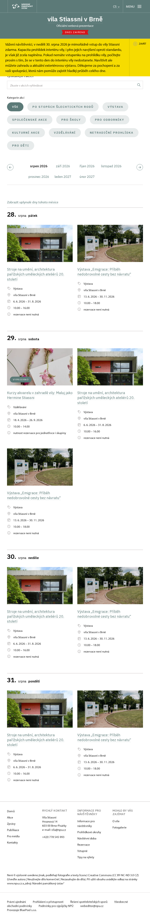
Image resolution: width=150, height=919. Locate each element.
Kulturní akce (26, 132)
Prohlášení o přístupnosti (48, 902)
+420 (45, 837)
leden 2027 (62, 177)
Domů (11, 811)
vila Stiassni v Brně (75, 19)
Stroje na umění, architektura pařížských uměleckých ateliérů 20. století (35, 274)
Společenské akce (29, 120)
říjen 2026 (87, 166)
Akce (10, 817)
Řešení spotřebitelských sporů (89, 902)
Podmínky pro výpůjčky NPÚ (56, 906)
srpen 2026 (38, 166)
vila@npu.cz (58, 830)
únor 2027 (87, 177)
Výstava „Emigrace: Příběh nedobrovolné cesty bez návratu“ (104, 271)
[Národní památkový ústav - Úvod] (22, 6)
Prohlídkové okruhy (89, 832)
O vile (116, 821)
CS (115, 6)
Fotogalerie (119, 827)
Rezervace (83, 844)
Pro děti (20, 145)
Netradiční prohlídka (111, 132)
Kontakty (12, 842)
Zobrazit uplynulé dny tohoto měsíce (32, 202)
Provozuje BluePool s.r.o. (22, 910)
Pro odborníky (109, 120)
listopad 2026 (111, 166)
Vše (15, 107)
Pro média (13, 836)
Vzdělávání (65, 132)
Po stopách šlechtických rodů (63, 107)
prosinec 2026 (38, 177)
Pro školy (71, 120)
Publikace (13, 830)
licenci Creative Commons (95, 875)
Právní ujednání (17, 902)
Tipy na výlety (85, 857)
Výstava (115, 107)
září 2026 (63, 166)
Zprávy (11, 823)
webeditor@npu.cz (91, 906)
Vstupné (82, 851)
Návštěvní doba (86, 838)
